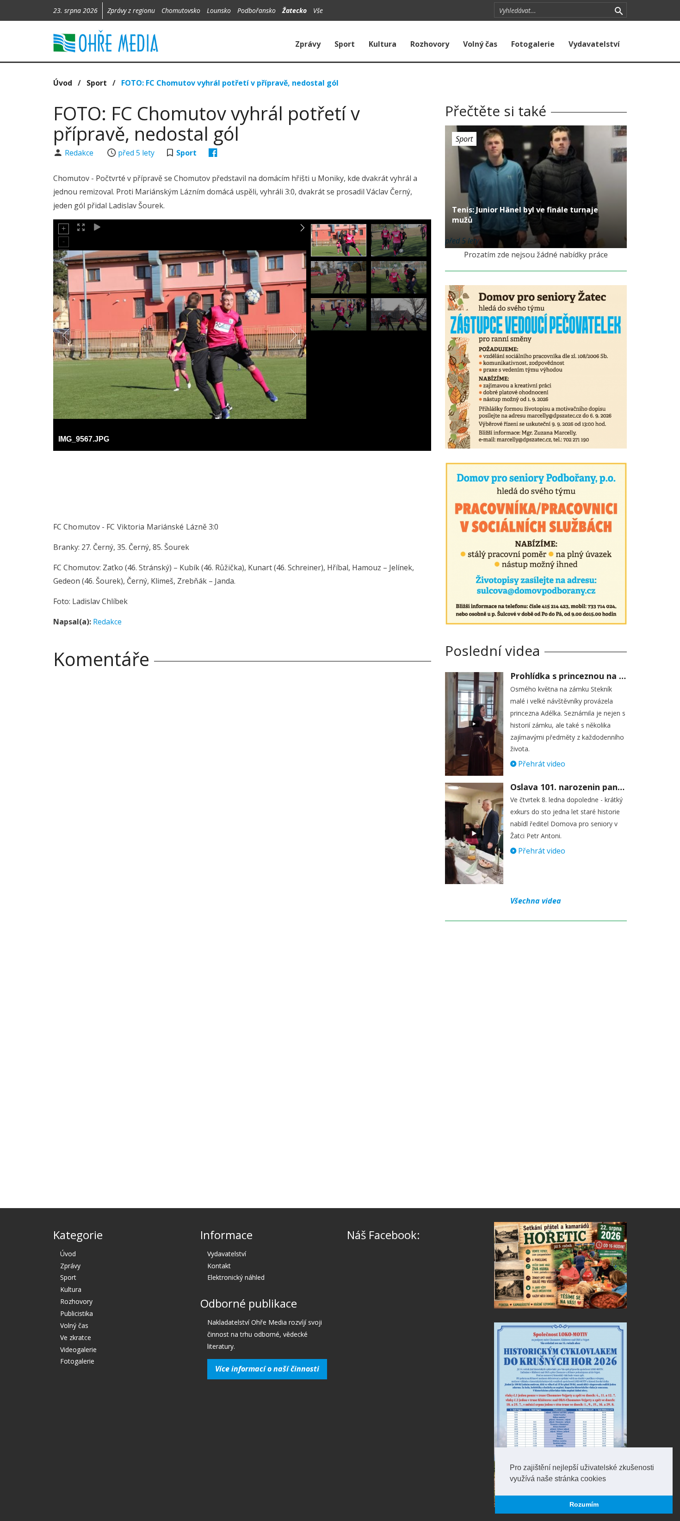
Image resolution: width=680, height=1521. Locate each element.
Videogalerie (78, 1349)
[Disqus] (242, 805)
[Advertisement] (242, 483)
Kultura (382, 44)
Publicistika (76, 1313)
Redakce (80, 153)
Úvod (62, 83)
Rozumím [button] (584, 1504)
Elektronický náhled (236, 1277)
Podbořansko (256, 10)
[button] (609, 1479)
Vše (318, 10)
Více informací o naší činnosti (267, 1369)
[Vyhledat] (618, 10)
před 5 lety (136, 153)
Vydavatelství (594, 44)
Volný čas (480, 44)
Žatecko (294, 10)
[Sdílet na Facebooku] (213, 153)
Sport (344, 44)
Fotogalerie (533, 44)
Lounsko (219, 10)
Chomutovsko (180, 10)
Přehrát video (540, 764)
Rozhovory (429, 44)
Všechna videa (535, 901)
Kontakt (219, 1265)
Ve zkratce (75, 1337)
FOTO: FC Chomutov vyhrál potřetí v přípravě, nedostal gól (230, 83)
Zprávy (308, 44)
